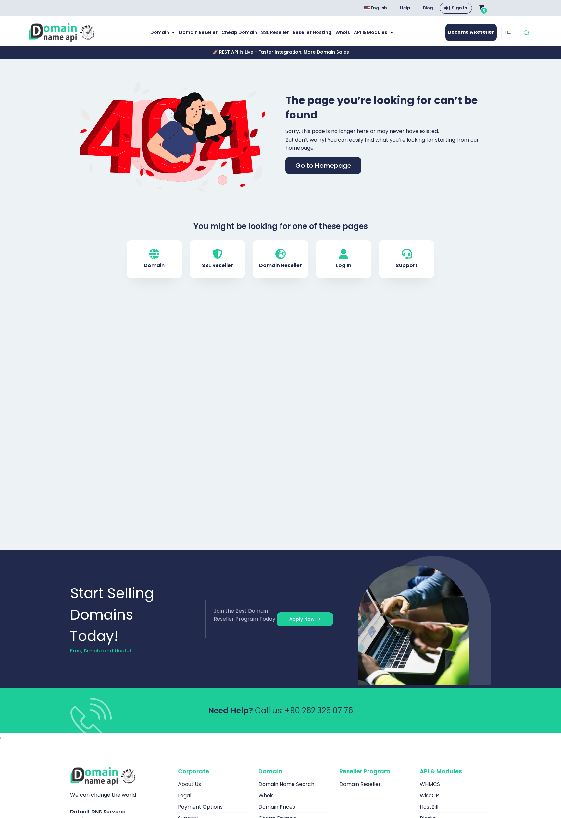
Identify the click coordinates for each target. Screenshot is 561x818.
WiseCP (429, 795)
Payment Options (200, 807)
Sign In (459, 8)
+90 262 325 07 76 (319, 710)
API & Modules (371, 32)
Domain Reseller (198, 32)
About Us (189, 784)
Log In (343, 265)
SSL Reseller (275, 32)
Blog (428, 8)
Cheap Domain (239, 32)
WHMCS (430, 784)
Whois (342, 32)
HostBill (429, 807)
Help (405, 8)
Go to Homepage (323, 165)
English (378, 8)
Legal (184, 795)
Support (407, 265)
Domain (160, 32)
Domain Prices (276, 807)
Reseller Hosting (312, 32)
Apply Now (302, 619)
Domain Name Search (286, 784)
